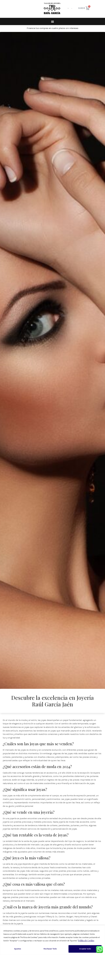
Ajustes (17, 949)
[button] (52, 21)
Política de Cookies (86, 940)
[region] (52, 940)
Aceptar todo (85, 949)
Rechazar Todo (50, 949)
